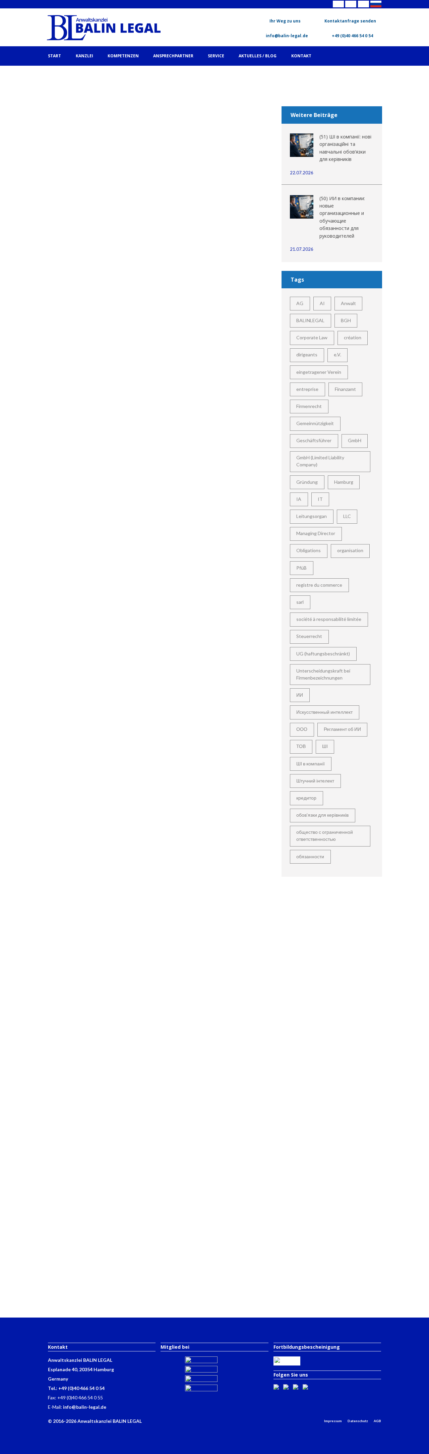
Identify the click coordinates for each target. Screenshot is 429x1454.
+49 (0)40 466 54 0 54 (352, 36)
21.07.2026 (301, 249)
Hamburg (343, 482)
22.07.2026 (301, 172)
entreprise (307, 389)
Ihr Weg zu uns (285, 21)
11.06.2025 (104, 1056)
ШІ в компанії (310, 763)
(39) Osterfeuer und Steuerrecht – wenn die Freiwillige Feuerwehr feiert (100, 568)
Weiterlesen (101, 271)
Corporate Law (311, 337)
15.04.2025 (104, 545)
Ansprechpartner (173, 56)
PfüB (301, 568)
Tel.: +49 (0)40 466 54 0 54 (76, 1388)
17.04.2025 (104, 926)
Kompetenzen (123, 56)
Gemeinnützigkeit (315, 423)
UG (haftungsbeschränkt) (323, 653)
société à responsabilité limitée (328, 619)
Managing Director (315, 533)
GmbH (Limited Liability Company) (320, 461)
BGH (346, 320)
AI (322, 303)
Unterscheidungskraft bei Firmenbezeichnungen (323, 674)
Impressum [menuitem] (333, 1421)
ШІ (325, 746)
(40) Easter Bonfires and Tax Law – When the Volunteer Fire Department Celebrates (100, 759)
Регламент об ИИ (342, 729)
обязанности (310, 856)
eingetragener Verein (318, 372)
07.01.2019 (104, 174)
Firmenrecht (309, 406)
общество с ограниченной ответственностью (324, 835)
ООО (301, 729)
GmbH (354, 440)
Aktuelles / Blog (258, 56)
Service (216, 56)
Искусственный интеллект (324, 712)
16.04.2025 (104, 736)
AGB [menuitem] (377, 1421)
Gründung (307, 482)
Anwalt (348, 303)
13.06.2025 (104, 1185)
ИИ (299, 695)
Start (54, 56)
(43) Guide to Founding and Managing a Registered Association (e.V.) (100, 1207)
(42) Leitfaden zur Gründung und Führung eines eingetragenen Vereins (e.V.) (100, 1078)
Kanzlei (84, 56)
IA (298, 499)
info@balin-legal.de (286, 36)
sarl (300, 602)
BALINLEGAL (310, 320)
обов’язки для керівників (322, 815)
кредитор (306, 798)
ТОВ (301, 746)
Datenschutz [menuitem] (358, 1421)
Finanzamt (345, 389)
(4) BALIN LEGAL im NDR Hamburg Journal (101, 387)
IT (320, 499)
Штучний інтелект (315, 780)
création (352, 337)
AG (299, 303)
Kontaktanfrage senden (350, 21)
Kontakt (301, 56)
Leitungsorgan (311, 516)
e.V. (337, 354)
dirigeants (306, 354)
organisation (350, 550)
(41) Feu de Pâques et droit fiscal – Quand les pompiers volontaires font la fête (100, 949)
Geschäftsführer (313, 440)
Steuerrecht (309, 636)
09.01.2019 (104, 374)
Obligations (308, 550)
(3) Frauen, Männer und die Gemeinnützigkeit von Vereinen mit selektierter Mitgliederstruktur (100, 202)
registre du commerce (319, 585)
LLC (347, 516)
